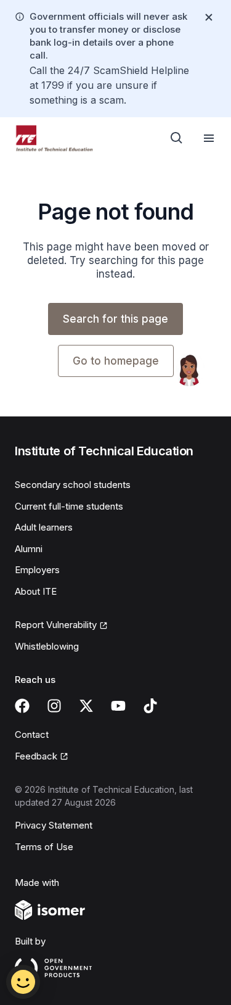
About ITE (36, 591)
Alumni (29, 549)
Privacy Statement (53, 825)
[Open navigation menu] (209, 138)
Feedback (41, 757)
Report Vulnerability (56, 625)
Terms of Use (44, 847)
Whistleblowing (47, 646)
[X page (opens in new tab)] (86, 705)
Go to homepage (116, 361)
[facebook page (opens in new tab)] (22, 705)
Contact (32, 734)
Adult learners (44, 527)
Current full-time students (69, 506)
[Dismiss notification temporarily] (209, 17)
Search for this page (115, 319)
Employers (37, 570)
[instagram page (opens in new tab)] (54, 705)
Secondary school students (73, 484)
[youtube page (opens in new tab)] (118, 705)
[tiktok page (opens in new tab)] (150, 705)
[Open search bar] (177, 138)
